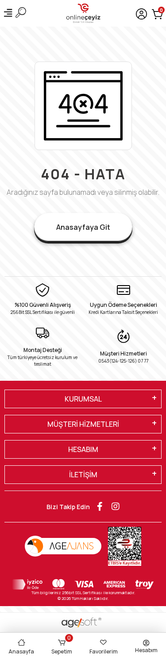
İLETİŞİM (83, 474)
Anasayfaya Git (83, 227)
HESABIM (83, 449)
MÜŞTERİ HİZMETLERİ (83, 424)
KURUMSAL (83, 399)
